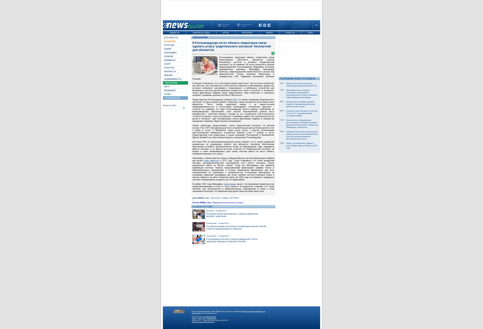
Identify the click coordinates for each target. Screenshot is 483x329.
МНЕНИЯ (168, 75)
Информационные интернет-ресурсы (227, 203)
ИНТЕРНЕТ (247, 33)
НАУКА (269, 33)
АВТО (167, 86)
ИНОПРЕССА (170, 71)
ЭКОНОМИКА (170, 53)
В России (210, 211)
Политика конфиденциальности (203, 322)
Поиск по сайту (169, 105)
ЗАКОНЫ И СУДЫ (201, 33)
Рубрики (225, 198)
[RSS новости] (264, 25)
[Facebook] (260, 25)
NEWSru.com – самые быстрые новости (206, 320)
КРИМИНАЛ (169, 60)
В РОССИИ (169, 45)
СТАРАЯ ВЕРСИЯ (172, 98)
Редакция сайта (210, 317)
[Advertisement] (241, 9)
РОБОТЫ (290, 33)
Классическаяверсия (246, 25)
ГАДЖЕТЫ (174, 33)
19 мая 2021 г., (222, 211)
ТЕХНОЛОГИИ (170, 83)
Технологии (200, 37)
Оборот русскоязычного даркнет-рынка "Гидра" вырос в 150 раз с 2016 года (301, 145)
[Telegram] (269, 25)
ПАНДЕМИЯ (169, 41)
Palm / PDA (202, 318)
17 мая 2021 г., (224, 236)
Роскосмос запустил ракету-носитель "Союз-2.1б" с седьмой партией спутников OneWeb (302, 113)
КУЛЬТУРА (169, 68)
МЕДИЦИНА (170, 90)
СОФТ (311, 33)
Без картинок (211, 318)
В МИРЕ (167, 49)
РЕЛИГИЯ (168, 56)
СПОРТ (167, 64)
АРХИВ (167, 94)
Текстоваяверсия (226, 25)
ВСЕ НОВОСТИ (171, 37)
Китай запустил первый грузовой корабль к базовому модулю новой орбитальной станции (300, 104)
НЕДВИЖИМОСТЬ (172, 79)
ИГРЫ (226, 33)
